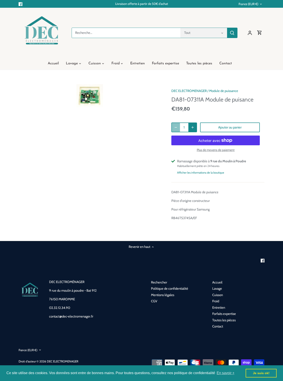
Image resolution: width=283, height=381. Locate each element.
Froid (215, 301)
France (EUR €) (248, 4)
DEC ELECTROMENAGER (189, 91)
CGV (154, 301)
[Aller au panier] (259, 33)
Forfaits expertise (224, 314)
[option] (90, 95)
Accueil (217, 282)
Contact (217, 326)
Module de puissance (223, 91)
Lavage (217, 289)
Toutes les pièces (224, 320)
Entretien (218, 308)
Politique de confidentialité (169, 289)
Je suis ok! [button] (261, 373)
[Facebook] (20, 4)
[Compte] (250, 33)
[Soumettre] (232, 33)
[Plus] (192, 127)
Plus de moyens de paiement (216, 150)
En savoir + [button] (225, 373)
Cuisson (217, 295)
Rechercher (159, 282)
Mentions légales (162, 295)
